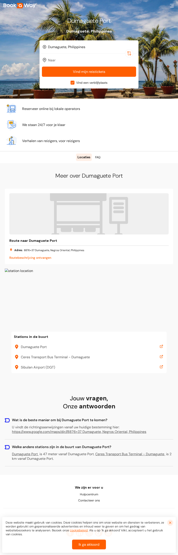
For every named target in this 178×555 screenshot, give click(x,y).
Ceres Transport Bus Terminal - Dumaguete (129, 454)
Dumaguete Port (25, 454)
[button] (172, 5)
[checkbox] (72, 83)
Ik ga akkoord (89, 544)
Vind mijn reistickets (89, 71)
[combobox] (89, 46)
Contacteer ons (89, 500)
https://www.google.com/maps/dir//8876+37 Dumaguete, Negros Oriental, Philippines (79, 431)
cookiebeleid (79, 530)
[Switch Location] (129, 53)
